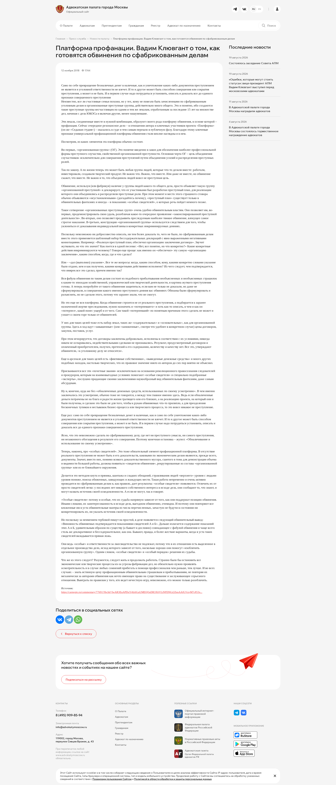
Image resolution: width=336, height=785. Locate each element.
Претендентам (112, 25)
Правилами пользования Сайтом (112, 779)
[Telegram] (69, 619)
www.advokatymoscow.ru (70, 755)
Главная (60, 38)
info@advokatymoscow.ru (71, 727)
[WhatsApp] (78, 619)
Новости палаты (99, 38)
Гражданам (136, 25)
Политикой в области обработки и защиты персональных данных (173, 779)
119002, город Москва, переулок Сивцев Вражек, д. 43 (75, 740)
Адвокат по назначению (184, 25)
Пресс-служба (77, 38)
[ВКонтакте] (60, 619)
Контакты (214, 25)
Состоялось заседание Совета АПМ (254, 63)
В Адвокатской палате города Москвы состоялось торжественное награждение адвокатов (253, 131)
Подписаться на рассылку (84, 679)
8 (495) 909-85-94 (69, 715)
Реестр (155, 25)
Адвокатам (87, 25)
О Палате (66, 25)
